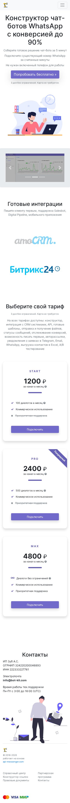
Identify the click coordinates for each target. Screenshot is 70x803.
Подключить (35, 429)
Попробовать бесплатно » (35, 74)
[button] (10, 168)
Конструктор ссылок (15, 776)
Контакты (43, 780)
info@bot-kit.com (15, 680)
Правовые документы (16, 780)
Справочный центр (14, 773)
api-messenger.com (13, 761)
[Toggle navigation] (62, 5)
